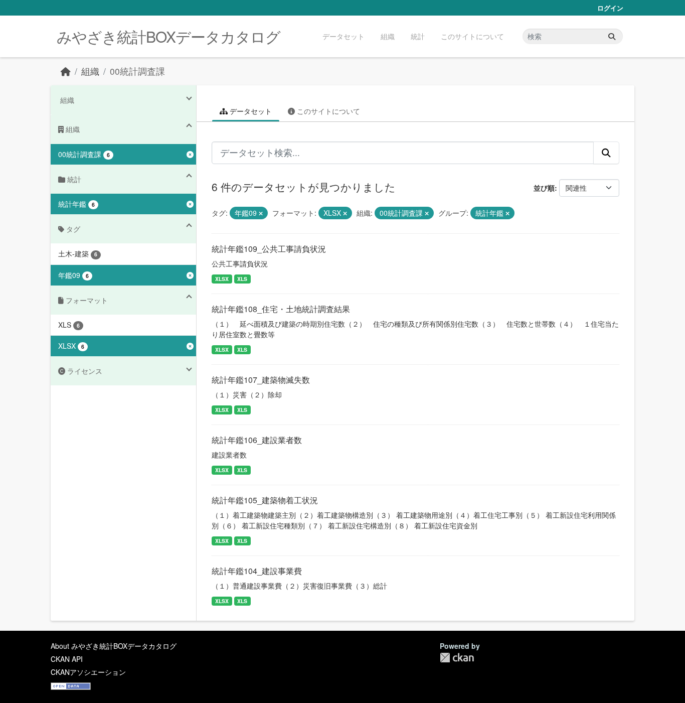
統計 (418, 36)
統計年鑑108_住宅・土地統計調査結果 (281, 309)
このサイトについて (472, 36)
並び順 (544, 188)
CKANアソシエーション (88, 672)
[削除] (261, 213)
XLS (242, 279)
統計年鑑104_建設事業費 (257, 571)
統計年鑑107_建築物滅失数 (261, 379)
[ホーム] (66, 71)
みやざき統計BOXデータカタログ (168, 36)
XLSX (222, 279)
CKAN (457, 657)
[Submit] (612, 36)
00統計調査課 (137, 71)
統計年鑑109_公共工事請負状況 (269, 248)
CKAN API (67, 659)
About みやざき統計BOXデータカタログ (114, 646)
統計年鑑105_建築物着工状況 (265, 500)
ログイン (610, 8)
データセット (343, 36)
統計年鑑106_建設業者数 (257, 440)
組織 (388, 36)
